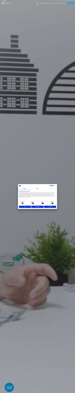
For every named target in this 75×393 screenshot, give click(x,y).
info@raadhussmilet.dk (70, 0)
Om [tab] (50, 188)
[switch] (32, 203)
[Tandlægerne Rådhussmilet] (7, 3)
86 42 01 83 (65, 0)
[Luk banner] (55, 185)
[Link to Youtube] (4, 0)
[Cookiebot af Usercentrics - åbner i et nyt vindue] (50, 185)
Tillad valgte (37, 206)
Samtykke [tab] (24, 188)
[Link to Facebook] (1, 0)
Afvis (25, 206)
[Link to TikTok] (5, 0)
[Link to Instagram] (3, 0)
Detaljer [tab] (37, 188)
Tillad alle (50, 206)
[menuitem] (61, 0)
